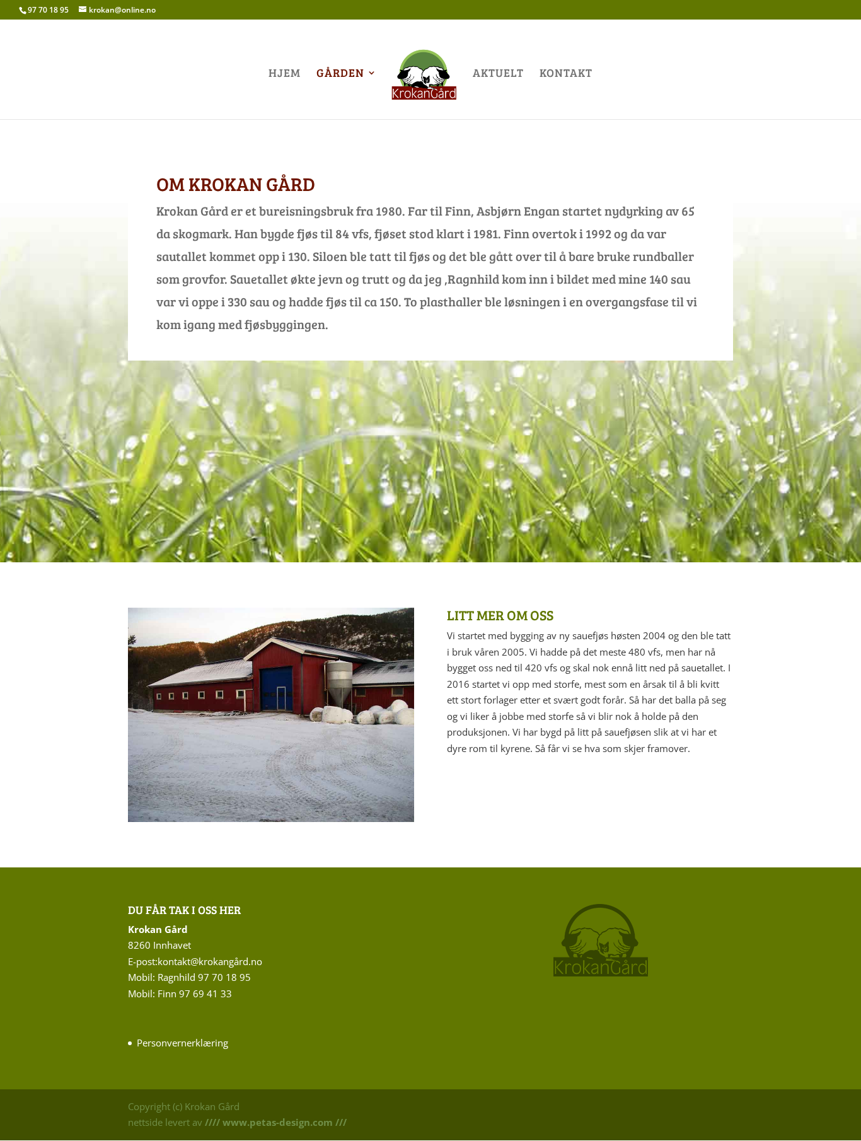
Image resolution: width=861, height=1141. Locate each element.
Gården (340, 74)
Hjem (285, 74)
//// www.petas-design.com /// (274, 1122)
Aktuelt (498, 74)
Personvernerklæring (182, 1042)
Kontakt (566, 74)
